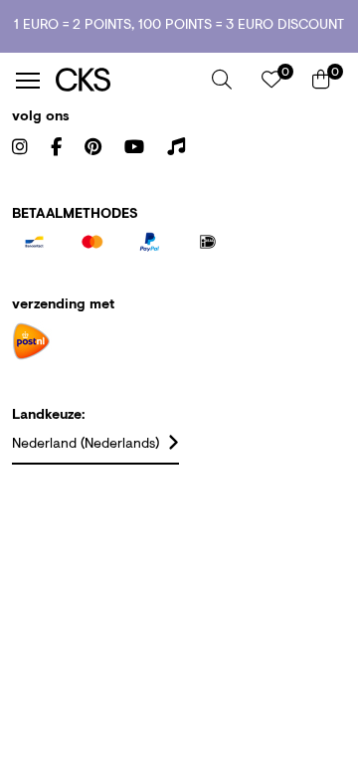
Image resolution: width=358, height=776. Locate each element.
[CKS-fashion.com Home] (126, 80)
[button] (222, 79)
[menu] (28, 80)
